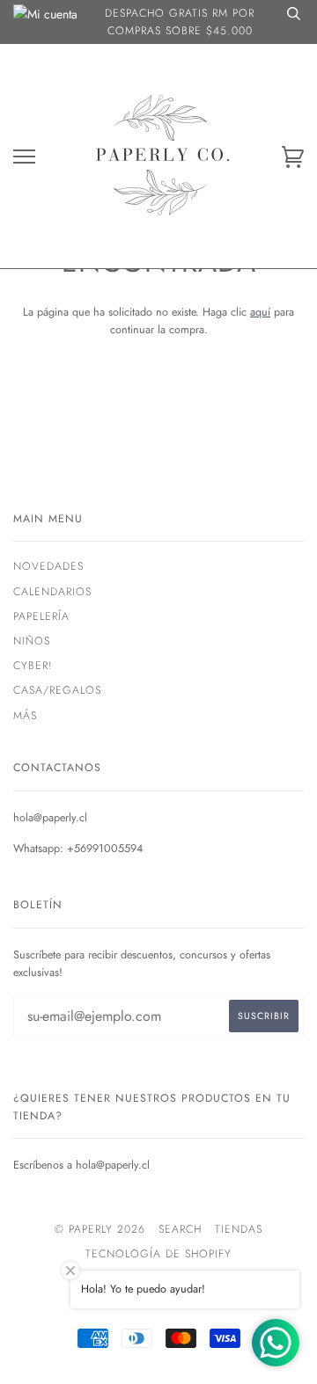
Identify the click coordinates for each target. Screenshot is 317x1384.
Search (180, 1229)
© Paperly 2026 (100, 1229)
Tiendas (238, 1229)
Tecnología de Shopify (158, 1254)
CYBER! (33, 666)
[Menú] (24, 157)
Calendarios (52, 592)
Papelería (41, 616)
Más (25, 716)
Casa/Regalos (57, 690)
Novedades (48, 566)
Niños (31, 641)
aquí (260, 312)
